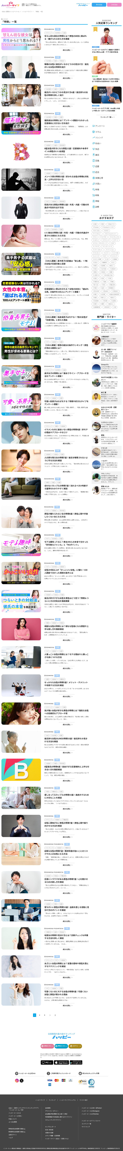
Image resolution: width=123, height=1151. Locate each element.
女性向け (49, 145)
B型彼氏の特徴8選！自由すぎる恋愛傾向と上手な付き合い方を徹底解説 (66, 768)
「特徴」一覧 (39, 11)
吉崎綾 (103, 265)
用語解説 (111, 288)
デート (116, 240)
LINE (48, 735)
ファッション (110, 249)
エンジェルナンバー (111, 233)
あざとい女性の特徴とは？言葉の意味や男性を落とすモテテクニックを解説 (66, 965)
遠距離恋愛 (97, 307)
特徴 (57, 29)
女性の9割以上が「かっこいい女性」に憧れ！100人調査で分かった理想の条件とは (65, 571)
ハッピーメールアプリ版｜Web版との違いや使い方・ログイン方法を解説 (106, 110)
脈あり (113, 297)
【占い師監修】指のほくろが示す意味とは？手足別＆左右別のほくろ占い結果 (106, 80)
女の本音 (58, 32)
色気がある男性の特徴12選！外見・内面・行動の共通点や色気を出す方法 (66, 206)
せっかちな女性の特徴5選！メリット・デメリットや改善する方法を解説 (66, 684)
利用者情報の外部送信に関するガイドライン (58, 1117)
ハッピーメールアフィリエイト (91, 1121)
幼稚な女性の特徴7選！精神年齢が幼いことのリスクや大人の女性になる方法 (66, 852)
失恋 (97, 149)
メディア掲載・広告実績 (52, 1135)
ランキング (114, 256)
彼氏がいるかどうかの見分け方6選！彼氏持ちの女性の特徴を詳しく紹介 (66, 93)
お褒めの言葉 (49, 1132)
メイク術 (115, 253)
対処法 (56, 173)
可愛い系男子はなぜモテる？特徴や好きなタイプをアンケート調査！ (66, 403)
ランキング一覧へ (106, 117)
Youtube (96, 227)
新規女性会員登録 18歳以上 (17, 1129)
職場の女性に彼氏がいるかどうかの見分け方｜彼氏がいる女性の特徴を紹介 (66, 65)
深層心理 (65, 819)
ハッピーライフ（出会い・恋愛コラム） (57, 1138)
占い (113, 262)
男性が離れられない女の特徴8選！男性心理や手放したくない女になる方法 (66, 515)
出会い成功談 (49, 1130)
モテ (48, 201)
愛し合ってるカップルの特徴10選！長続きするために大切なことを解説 (66, 796)
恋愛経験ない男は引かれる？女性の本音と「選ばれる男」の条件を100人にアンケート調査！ (66, 290)
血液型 (114, 300)
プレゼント (97, 253)
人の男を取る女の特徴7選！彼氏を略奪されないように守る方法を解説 (66, 459)
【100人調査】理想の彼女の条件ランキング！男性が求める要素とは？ (66, 346)
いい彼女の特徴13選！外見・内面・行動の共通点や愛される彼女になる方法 (66, 234)
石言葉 (103, 294)
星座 (105, 281)
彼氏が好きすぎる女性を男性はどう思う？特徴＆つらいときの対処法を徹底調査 (66, 599)
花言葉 (105, 300)
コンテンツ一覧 (86, 1124)
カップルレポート (50, 1127)
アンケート (100, 126)
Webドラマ (112, 224)
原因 (57, 426)
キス (95, 237)
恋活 (97, 172)
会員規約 (48, 1108)
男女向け (62, 932)
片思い (98, 184)
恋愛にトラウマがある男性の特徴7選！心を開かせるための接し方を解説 (66, 880)
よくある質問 (13, 1122)
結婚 (95, 297)
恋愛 (55, 117)
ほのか (106, 230)
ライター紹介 (84, 1100)
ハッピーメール (108, 246)
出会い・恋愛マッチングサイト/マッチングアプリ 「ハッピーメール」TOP (24, 1109)
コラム (98, 132)
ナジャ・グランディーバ (100, 243)
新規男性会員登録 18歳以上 (17, 1132)
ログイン (75, 1046)
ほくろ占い (97, 230)
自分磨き (96, 300)
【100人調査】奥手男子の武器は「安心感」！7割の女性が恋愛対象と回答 (65, 262)
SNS (103, 224)
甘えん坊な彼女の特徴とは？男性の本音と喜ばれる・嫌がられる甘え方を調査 (65, 37)
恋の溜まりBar (109, 275)
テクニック (49, 32)
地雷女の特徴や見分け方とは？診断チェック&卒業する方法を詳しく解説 (66, 936)
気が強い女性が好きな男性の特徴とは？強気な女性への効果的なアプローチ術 (66, 712)
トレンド (99, 137)
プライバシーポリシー (52, 1111)
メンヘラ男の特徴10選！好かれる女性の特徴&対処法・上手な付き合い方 (66, 178)
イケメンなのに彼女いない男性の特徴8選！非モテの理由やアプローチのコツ (66, 431)
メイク (106, 253)
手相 (110, 278)
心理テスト (97, 275)
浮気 (104, 284)
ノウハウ (96, 246)
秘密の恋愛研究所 (114, 294)
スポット (96, 240)
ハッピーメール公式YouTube (90, 1114)
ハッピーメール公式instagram (90, 1111)
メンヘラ (96, 256)
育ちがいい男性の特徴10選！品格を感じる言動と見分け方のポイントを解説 (66, 908)
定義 (97, 161)
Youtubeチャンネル (109, 227)
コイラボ (104, 237)
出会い (95, 47)
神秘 (97, 201)
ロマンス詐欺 (97, 259)
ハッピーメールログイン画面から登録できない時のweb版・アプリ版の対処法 (106, 51)
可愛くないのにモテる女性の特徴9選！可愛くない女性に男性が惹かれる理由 (66, 993)
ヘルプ (11, 1137)
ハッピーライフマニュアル (67, 1100)
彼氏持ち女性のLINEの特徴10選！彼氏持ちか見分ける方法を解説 (65, 740)
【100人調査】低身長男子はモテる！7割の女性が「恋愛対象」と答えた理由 (65, 318)
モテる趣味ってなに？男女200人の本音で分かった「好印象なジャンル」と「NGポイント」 (66, 543)
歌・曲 (96, 284)
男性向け (62, 61)
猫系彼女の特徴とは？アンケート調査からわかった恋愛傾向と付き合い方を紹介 (66, 122)
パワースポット (98, 249)
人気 (107, 259)
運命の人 (111, 304)
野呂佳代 (107, 307)
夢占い (111, 265)
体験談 (115, 259)
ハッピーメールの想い (15, 1116)
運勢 (103, 304)
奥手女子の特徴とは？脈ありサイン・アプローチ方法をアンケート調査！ (66, 374)
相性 (95, 294)
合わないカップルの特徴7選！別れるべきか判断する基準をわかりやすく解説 (66, 487)
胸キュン (104, 297)
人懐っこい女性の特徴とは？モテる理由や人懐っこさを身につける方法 (66, 656)
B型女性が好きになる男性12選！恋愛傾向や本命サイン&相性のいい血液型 (66, 150)
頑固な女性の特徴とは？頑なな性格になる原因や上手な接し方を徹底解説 (66, 627)
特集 (97, 195)
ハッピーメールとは (15, 1113)
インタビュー (97, 233)
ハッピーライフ (27, 11)
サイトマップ (86, 1127)
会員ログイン (13, 1135)
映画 (112, 281)
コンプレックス (50, 257)
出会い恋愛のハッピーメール (10, 11)
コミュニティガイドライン (53, 1120)
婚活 (97, 155)
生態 (64, 32)
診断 (94, 76)
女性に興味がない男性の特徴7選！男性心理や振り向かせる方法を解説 (66, 824)
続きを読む (67, 50)
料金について (13, 1119)
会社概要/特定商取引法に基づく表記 (56, 1114)
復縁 (111, 272)
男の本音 (62, 145)
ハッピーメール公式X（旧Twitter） (92, 1108)
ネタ (113, 243)
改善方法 (62, 679)
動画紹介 (105, 262)
